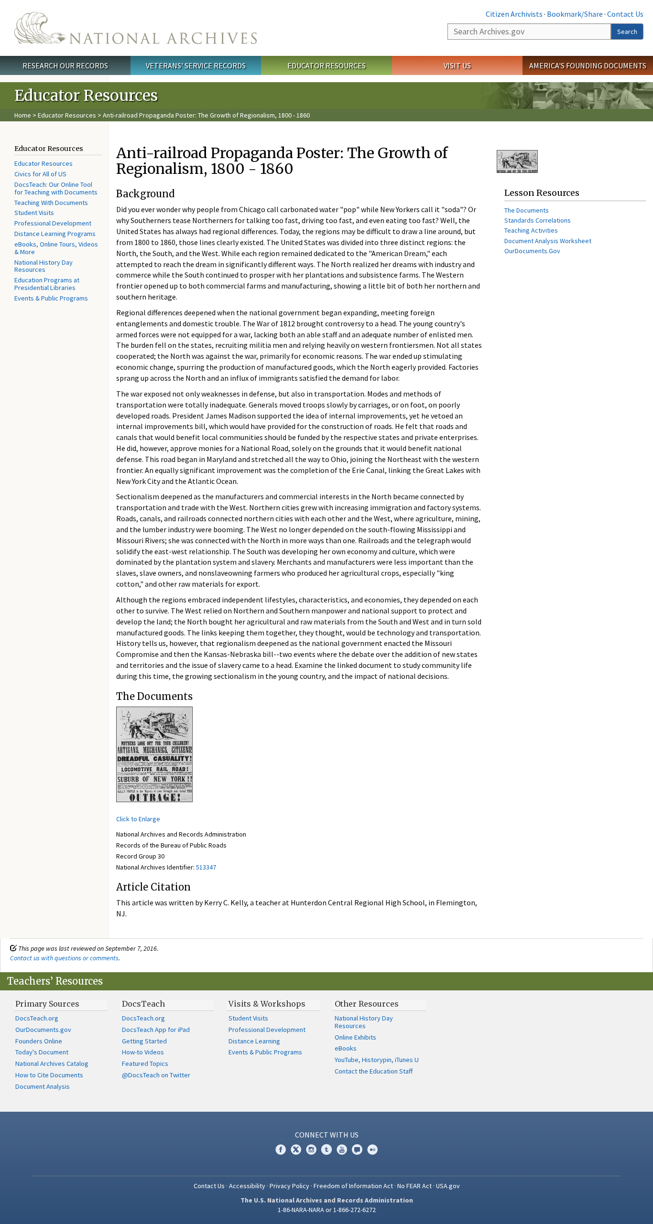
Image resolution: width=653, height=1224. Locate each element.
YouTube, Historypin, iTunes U (377, 1059)
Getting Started (144, 1041)
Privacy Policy (289, 1185)
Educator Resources (326, 65)
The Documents (526, 210)
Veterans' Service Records (196, 65)
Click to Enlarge (138, 819)
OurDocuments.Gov (532, 251)
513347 (206, 867)
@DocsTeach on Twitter (156, 1075)
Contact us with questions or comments (64, 958)
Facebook (280, 1149)
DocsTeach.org (36, 1018)
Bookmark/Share (575, 14)
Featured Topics (145, 1063)
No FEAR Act (414, 1185)
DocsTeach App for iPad (156, 1029)
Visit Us (457, 65)
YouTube (342, 1149)
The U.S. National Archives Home (135, 28)
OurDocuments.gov (43, 1029)
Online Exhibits (355, 1037)
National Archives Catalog (51, 1063)
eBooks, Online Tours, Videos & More (56, 248)
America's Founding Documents (587, 65)
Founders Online (38, 1041)
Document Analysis (42, 1086)
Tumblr (326, 1149)
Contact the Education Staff (374, 1071)
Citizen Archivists (514, 14)
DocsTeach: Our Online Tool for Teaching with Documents (56, 188)
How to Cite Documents (49, 1075)
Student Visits (34, 212)
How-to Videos (143, 1052)
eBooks (346, 1048)
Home (22, 115)
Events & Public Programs (51, 298)
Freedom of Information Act (353, 1185)
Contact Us (625, 14)
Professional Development (52, 223)
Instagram (311, 1149)
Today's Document (41, 1052)
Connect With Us (327, 1134)
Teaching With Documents (51, 202)
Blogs (357, 1149)
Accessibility (247, 1185)
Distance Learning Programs (55, 233)
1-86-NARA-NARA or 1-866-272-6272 (327, 1209)
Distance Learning (254, 1041)
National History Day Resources (43, 266)
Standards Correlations (537, 220)
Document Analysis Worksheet (547, 240)
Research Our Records (65, 65)
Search (627, 31)
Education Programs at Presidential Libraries (46, 284)
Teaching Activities (531, 230)
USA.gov (448, 1185)
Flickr (372, 1149)
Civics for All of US (40, 174)
